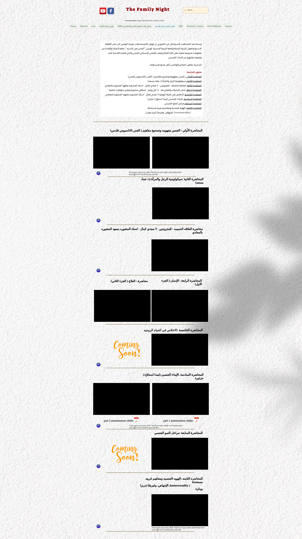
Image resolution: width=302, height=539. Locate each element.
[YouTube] (103, 11)
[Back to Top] (98, 173)
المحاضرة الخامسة (193, 94)
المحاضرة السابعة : (193, 103)
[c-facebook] (110, 11)
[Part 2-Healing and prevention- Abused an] (136, 421)
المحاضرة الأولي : (193, 76)
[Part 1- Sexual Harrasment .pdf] (196, 421)
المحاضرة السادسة (192, 99)
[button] (134, 26)
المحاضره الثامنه (194, 108)
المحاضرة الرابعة (194, 90)
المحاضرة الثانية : (194, 81)
